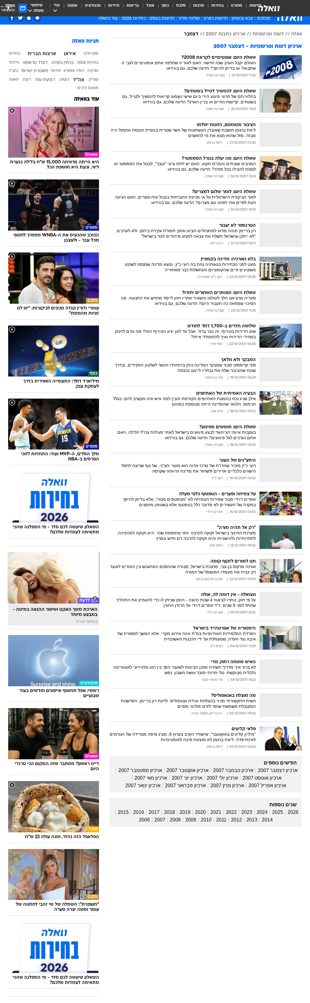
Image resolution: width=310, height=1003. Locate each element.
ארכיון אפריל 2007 (267, 785)
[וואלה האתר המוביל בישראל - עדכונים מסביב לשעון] (269, 8)
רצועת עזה (45, 80)
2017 (154, 812)
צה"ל (78, 80)
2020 (200, 812)
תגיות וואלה (85, 41)
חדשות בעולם (162, 19)
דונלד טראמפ (35, 63)
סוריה (93, 80)
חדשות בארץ (216, 19)
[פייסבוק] (12, 18)
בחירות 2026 (134, 19)
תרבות (198, 6)
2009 (190, 819)
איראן (70, 54)
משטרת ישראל (34, 71)
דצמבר (191, 34)
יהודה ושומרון (74, 71)
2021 (215, 812)
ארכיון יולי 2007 (222, 778)
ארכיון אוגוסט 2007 (262, 778)
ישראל (56, 71)
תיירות (113, 6)
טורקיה (92, 71)
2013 (251, 819)
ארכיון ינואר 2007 (142, 785)
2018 (169, 812)
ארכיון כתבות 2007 (225, 34)
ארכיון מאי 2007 (150, 778)
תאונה (14, 80)
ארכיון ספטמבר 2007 (140, 770)
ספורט (236, 6)
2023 (246, 812)
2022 (231, 812)
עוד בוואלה (86, 99)
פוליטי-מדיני (189, 19)
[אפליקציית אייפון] (29, 18)
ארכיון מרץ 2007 (227, 785)
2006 (144, 819)
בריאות (133, 6)
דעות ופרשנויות (268, 34)
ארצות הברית (42, 54)
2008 (175, 819)
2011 (221, 819)
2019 (185, 812)
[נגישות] (8, 8)
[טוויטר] (20, 18)
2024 (262, 812)
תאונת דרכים (88, 88)
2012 (236, 819)
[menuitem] (233, 8)
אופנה (72, 6)
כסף (165, 6)
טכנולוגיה (93, 6)
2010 (206, 819)
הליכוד (14, 63)
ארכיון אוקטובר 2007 (188, 770)
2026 (293, 812)
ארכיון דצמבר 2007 (278, 770)
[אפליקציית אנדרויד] (37, 18)
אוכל (150, 6)
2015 (123, 812)
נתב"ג (13, 71)
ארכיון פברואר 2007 (185, 785)
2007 (159, 819)
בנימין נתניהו (62, 63)
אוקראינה (90, 53)
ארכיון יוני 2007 (187, 778)
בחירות (217, 6)
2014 (267, 819)
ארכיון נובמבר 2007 (233, 770)
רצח (27, 80)
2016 (138, 812)
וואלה (296, 34)
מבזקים (263, 19)
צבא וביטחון (242, 19)
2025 (277, 812)
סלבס (181, 6)
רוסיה (64, 80)
